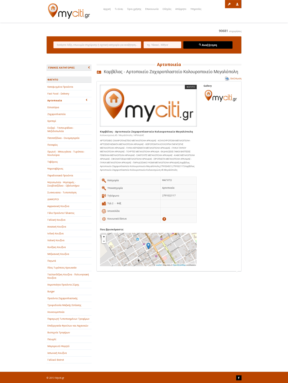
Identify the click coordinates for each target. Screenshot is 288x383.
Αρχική (107, 8)
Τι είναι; (119, 8)
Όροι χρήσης (134, 8)
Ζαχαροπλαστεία (56, 114)
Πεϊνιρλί (51, 339)
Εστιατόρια (53, 107)
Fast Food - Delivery (58, 93)
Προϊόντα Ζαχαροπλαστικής (62, 298)
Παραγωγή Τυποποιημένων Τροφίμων (68, 318)
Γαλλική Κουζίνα (56, 219)
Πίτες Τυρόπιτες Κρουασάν (62, 267)
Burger (51, 291)
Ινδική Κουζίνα (55, 233)
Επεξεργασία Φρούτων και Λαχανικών (67, 325)
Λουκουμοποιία (55, 312)
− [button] (104, 241)
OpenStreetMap (179, 265)
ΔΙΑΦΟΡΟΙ (53, 199)
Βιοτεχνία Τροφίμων (58, 332)
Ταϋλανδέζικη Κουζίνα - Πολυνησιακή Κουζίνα (68, 276)
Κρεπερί (51, 120)
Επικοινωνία (151, 8)
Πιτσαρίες (52, 144)
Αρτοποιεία (54, 100)
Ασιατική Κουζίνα (56, 226)
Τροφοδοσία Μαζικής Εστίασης (64, 305)
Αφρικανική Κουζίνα (58, 206)
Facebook (239, 377)
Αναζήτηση (209, 45)
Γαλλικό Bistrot (55, 359)
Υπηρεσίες (195, 8)
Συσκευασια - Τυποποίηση (61, 192)
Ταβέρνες (52, 161)
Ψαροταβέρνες (55, 168)
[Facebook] (164, 218)
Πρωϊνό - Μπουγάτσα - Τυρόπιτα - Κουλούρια (66, 153)
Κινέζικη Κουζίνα (56, 247)
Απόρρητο (180, 8)
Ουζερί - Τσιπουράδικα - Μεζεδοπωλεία (60, 129)
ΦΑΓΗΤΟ (52, 79)
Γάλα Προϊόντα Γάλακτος (60, 212)
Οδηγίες (166, 8)
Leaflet (159, 265)
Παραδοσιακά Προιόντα (60, 175)
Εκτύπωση (236, 78)
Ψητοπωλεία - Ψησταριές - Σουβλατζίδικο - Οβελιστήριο (63, 184)
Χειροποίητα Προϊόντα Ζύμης (63, 284)
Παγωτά (51, 260)
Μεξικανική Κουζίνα (58, 254)
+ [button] (104, 236)
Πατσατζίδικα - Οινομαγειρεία (63, 138)
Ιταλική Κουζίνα (55, 240)
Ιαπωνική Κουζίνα (57, 352)
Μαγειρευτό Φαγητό (58, 346)
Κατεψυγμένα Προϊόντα (60, 86)
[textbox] (97, 44)
